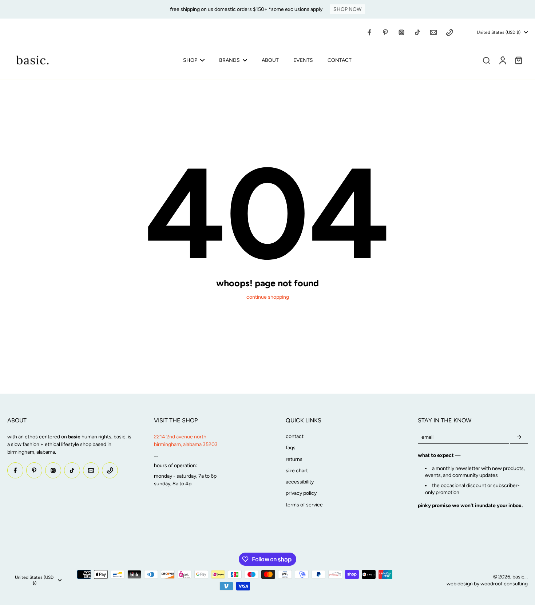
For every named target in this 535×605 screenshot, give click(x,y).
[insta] (401, 32)
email (427, 437)
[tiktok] (417, 32)
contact (295, 436)
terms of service (304, 505)
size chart (297, 470)
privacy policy (301, 493)
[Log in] (502, 60)
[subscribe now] (519, 437)
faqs (291, 448)
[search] (486, 60)
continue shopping (267, 297)
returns (294, 459)
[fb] (369, 32)
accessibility (300, 482)
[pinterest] (385, 32)
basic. (519, 577)
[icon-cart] (518, 60)
